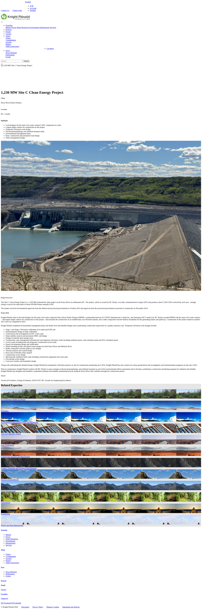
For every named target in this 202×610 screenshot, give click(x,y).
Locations (50, 49)
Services (53, 28)
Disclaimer (25, 607)
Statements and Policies (71, 607)
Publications (10, 55)
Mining (8, 28)
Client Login (17, 10)
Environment (35, 28)
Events (8, 57)
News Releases (11, 53)
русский (33, 8)
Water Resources (23, 28)
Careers (8, 34)
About (8, 36)
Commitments (11, 40)
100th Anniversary (12, 46)
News (8, 51)
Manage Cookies (53, 607)
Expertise (9, 25)
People (8, 32)
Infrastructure (45, 28)
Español (33, 10)
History (8, 44)
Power (14, 28)
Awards (8, 42)
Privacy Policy (37, 607)
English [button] (28, 2)
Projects (8, 30)
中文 (32, 6)
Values (8, 38)
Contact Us (5, 10)
